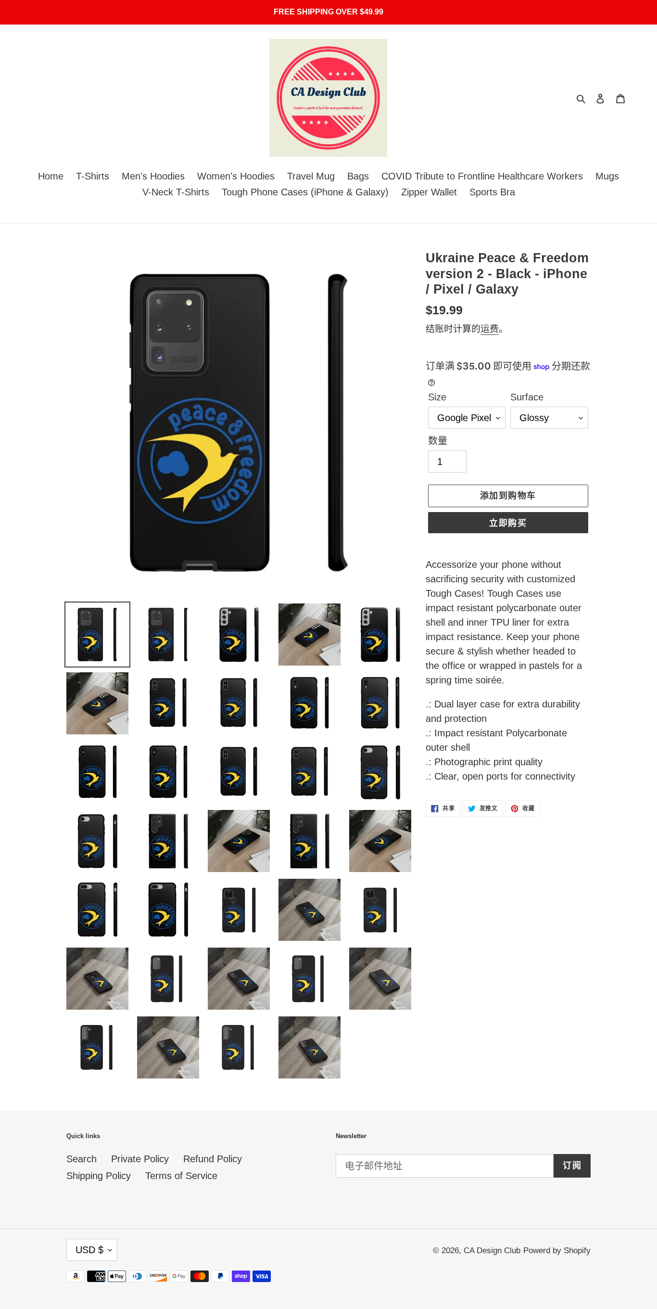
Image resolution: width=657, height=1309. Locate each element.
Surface (526, 397)
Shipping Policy (98, 1175)
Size (437, 397)
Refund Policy (212, 1159)
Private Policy (140, 1159)
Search (81, 1159)
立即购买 (508, 523)
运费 (489, 329)
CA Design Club (492, 1250)
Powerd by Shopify (557, 1250)
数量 (437, 441)
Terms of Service (181, 1175)
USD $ (89, 1250)
